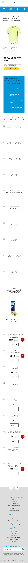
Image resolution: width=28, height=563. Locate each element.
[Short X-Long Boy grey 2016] (14, 255)
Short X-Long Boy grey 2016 (14, 257)
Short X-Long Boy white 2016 (14, 192)
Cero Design (25, 560)
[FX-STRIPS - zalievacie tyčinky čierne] (14, 463)
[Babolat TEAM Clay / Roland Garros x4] (14, 308)
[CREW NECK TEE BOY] (6, 50)
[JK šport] (14, 3)
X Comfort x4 (14, 417)
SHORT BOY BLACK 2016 (14, 160)
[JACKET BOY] (14, 223)
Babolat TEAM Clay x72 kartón (14, 449)
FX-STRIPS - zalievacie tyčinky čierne (14, 465)
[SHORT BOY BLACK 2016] (14, 158)
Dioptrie (14, 400)
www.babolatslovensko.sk (11, 68)
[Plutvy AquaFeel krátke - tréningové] (14, 334)
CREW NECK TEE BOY (14, 208)
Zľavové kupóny (14, 541)
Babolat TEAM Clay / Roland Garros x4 (14, 320)
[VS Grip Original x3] (14, 383)
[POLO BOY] (14, 174)
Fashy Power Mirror (14, 352)
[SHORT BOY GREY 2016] (14, 126)
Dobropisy (14, 535)
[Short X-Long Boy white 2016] (14, 190)
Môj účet (14, 528)
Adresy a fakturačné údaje (14, 537)
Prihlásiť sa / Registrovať (24, 9)
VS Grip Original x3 (14, 384)
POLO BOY (14, 176)
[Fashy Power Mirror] (14, 350)
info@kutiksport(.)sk (14, 511)
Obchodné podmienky (14, 521)
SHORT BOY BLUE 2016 (14, 143)
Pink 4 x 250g (14, 368)
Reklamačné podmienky (14, 525)
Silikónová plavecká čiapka (14, 433)
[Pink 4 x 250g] (14, 367)
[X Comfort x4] (14, 415)
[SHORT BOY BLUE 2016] (14, 142)
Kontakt (14, 519)
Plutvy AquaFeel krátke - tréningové (14, 336)
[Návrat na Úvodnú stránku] (3, 17)
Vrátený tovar (14, 533)
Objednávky (14, 531)
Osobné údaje (14, 539)
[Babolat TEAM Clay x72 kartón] (14, 447)
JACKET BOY (14, 224)
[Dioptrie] (14, 399)
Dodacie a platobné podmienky (14, 523)
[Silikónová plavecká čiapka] (14, 431)
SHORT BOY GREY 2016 (14, 127)
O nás (14, 517)
